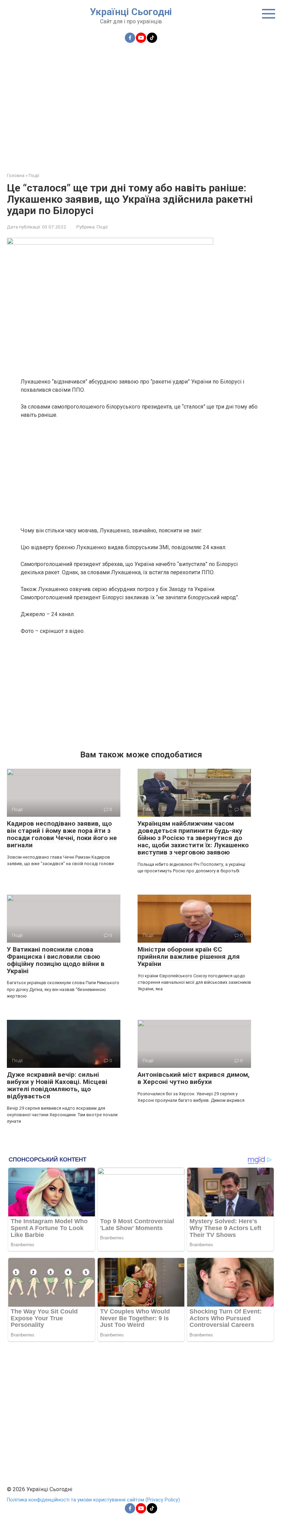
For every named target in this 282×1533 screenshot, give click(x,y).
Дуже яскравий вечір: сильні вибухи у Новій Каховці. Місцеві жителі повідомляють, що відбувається (57, 1085)
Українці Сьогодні (131, 11)
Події (102, 226)
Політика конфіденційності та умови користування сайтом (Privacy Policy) (93, 1500)
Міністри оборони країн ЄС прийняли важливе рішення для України (189, 956)
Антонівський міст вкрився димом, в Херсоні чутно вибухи (194, 1078)
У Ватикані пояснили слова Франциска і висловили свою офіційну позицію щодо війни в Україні (56, 960)
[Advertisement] (141, 104)
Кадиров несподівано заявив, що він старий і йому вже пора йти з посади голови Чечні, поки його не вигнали (62, 834)
